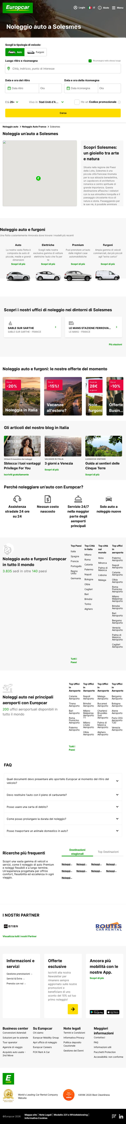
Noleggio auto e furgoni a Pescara (82, 871)
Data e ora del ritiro (17, 80)
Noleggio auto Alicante (67, 864)
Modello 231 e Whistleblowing (71, 1114)
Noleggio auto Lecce (96, 871)
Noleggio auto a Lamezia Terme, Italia (111, 871)
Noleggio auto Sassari (67, 871)
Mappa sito (31, 1114)
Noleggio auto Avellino (67, 877)
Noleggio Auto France (34, 126)
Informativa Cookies (36, 1118)
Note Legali (45, 1114)
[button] (38, 178)
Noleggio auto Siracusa (111, 864)
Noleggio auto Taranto (96, 864)
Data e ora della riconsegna (81, 80)
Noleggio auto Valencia (82, 864)
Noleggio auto (10, 126)
